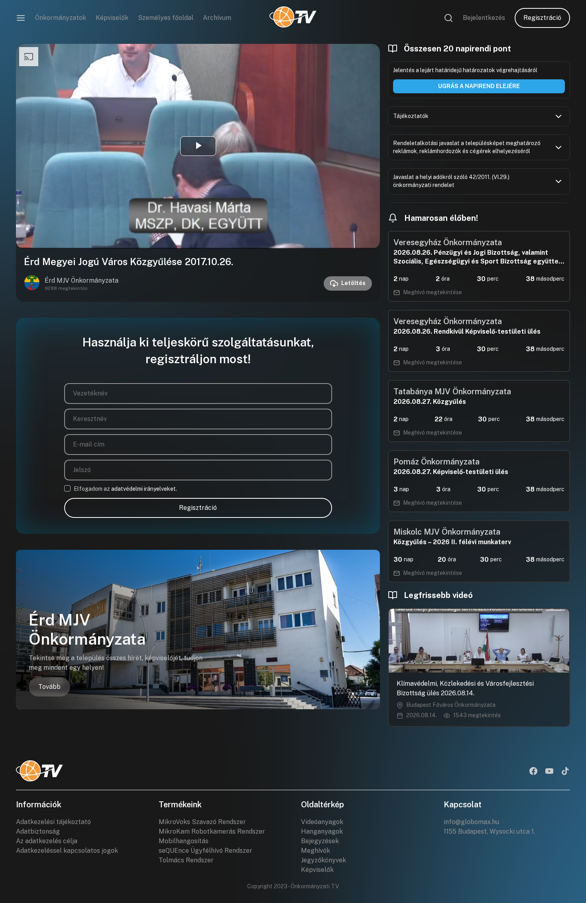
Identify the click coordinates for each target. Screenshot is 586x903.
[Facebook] (533, 771)
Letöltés (353, 283)
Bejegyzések (320, 841)
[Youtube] (549, 771)
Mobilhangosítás (183, 841)
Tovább (49, 687)
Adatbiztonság (38, 831)
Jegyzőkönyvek (323, 860)
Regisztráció (542, 18)
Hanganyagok (322, 831)
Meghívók (315, 850)
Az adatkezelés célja (46, 841)
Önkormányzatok (60, 18)
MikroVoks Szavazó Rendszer (202, 822)
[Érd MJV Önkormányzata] (32, 283)
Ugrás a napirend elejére (479, 86)
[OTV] (293, 18)
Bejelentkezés (484, 18)
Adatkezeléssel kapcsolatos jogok (67, 850)
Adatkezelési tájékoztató (53, 822)
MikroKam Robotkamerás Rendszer (212, 831)
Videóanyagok (322, 822)
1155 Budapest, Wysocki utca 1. (489, 831)
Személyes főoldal (165, 18)
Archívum (217, 18)
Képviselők (112, 18)
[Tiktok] (565, 771)
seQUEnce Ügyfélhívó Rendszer (205, 850)
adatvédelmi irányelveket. (144, 489)
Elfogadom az (125, 489)
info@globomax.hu (471, 822)
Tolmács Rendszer (186, 860)
